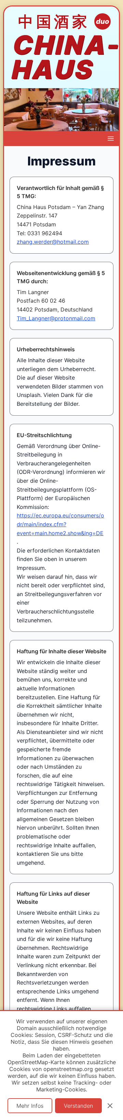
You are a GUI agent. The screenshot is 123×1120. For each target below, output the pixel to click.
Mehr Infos (29, 1105)
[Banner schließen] (110, 1105)
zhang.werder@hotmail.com (53, 241)
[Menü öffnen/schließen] (111, 138)
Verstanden (78, 1105)
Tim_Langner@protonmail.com (56, 318)
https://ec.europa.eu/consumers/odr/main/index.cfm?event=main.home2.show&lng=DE (60, 524)
